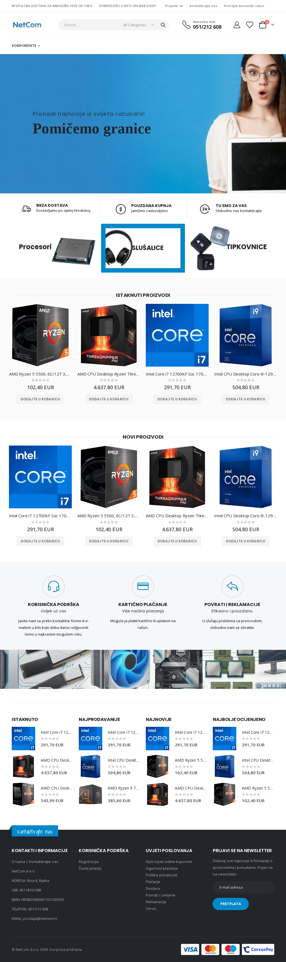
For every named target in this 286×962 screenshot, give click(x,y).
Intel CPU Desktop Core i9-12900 (245, 374)
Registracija (89, 861)
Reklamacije (156, 901)
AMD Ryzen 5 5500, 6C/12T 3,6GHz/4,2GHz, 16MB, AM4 (40, 374)
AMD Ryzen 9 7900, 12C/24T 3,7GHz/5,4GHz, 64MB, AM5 (124, 788)
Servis (151, 908)
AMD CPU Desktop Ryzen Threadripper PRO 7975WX (108, 374)
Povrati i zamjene (160, 895)
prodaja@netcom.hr (40, 918)
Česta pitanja (90, 868)
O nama (18, 861)
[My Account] (236, 24)
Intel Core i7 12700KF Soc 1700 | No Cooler (177, 374)
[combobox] (113, 24)
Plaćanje (153, 881)
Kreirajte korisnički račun (244, 6)
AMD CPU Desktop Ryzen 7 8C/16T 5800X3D (57, 788)
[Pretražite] (163, 25)
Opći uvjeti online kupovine (169, 861)
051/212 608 (38, 909)
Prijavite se (174, 6)
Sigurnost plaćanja (162, 868)
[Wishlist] (249, 24)
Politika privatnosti (161, 874)
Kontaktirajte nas (203, 6)
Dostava (153, 888)
